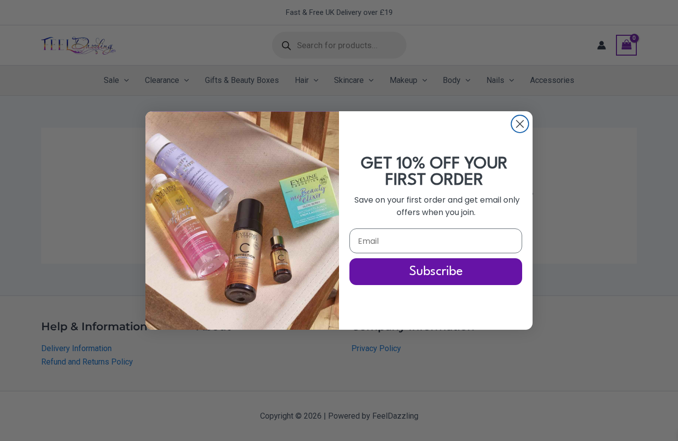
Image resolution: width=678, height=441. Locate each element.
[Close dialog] (520, 124)
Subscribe (436, 271)
